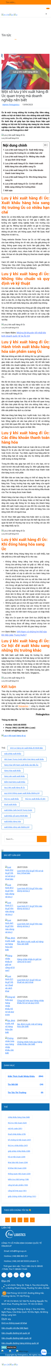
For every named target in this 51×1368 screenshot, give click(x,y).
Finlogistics (23, 706)
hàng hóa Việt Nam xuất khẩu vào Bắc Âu (21, 765)
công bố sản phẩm (18, 1185)
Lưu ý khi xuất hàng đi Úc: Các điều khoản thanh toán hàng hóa (24, 172)
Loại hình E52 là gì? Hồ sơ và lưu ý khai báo (30, 871)
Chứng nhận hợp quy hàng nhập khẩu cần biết (29, 1042)
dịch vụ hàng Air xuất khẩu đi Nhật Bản (26, 748)
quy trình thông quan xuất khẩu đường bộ (21, 793)
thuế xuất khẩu (10, 804)
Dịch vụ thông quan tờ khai (14, 1323)
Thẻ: (3, 748)
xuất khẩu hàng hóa (12, 821)
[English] (11, 14)
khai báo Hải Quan (18, 1162)
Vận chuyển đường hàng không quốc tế (20, 1343)
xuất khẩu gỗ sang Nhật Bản (16, 816)
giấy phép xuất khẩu (12, 753)
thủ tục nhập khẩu (18, 1145)
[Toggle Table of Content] (44, 145)
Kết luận (9, 190)
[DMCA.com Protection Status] (8, 1347)
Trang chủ (7, 39)
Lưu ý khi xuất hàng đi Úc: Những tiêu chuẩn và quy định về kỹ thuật (25, 158)
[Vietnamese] (16, 14)
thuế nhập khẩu (17, 1134)
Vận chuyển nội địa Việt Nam (14, 1328)
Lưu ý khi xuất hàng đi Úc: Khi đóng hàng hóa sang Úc (25, 178)
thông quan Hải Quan (19, 1174)
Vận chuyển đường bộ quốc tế (15, 1333)
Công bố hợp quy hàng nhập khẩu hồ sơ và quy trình (30, 1001)
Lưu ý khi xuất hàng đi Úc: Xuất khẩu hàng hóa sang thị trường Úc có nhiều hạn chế (24, 151)
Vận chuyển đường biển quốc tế (16, 1338)
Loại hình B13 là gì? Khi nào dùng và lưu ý (29, 889)
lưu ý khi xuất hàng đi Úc (14, 787)
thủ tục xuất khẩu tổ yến (35, 799)
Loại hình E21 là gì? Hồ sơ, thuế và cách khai (29, 981)
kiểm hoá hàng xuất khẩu (14, 782)
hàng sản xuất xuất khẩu (14, 776)
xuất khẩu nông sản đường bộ (16, 827)
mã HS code (15, 1128)
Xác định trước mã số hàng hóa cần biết (29, 1025)
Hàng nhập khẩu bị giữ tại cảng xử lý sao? (29, 960)
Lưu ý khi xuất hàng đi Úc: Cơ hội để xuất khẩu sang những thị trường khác (24, 185)
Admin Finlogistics (10, 104)
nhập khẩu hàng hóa (19, 1117)
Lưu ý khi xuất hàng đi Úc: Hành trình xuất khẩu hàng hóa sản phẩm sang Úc (24, 165)
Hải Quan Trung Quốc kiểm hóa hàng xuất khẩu (24, 759)
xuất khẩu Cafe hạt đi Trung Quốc (18, 810)
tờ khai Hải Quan (17, 1168)
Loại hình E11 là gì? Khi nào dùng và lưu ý (29, 907)
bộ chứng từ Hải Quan (19, 1140)
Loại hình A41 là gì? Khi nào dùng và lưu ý (29, 924)
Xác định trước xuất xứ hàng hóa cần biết (30, 942)
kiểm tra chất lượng (18, 1179)
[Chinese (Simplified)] (5, 14)
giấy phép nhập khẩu (19, 1151)
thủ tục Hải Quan (17, 1123)
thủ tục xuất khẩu (11, 799)
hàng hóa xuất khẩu (12, 770)
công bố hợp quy (17, 1190)
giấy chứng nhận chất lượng (22, 1196)
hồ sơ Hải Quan (16, 1157)
